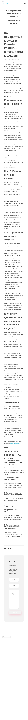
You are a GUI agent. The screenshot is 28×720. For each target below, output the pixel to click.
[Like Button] (21, 548)
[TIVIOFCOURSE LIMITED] (6, 3)
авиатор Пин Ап (15, 443)
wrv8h (11, 26)
